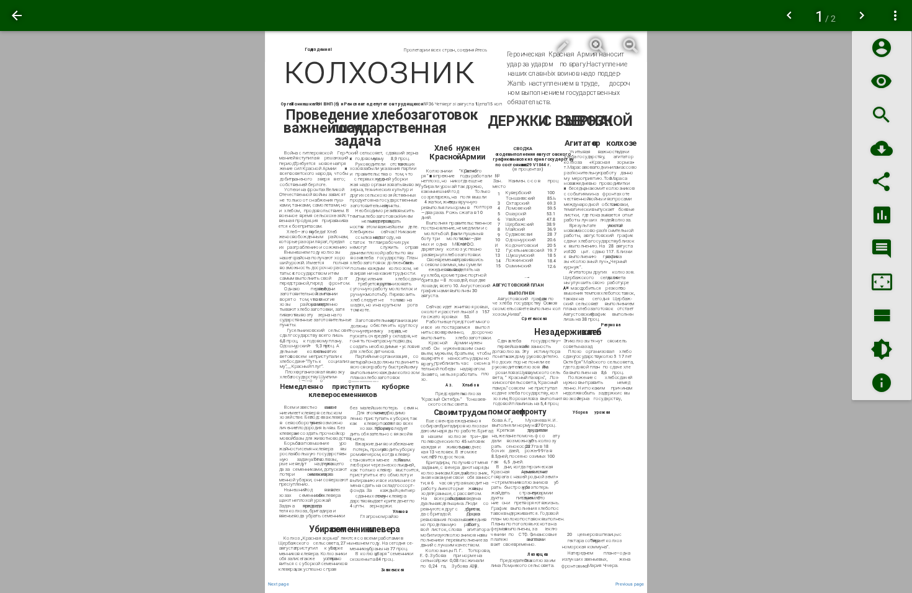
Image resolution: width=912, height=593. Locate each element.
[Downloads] (881, 149)
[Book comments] (881, 249)
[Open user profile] (881, 48)
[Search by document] (881, 115)
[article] (456, 312)
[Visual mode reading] (881, 82)
